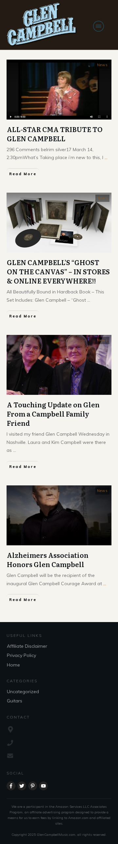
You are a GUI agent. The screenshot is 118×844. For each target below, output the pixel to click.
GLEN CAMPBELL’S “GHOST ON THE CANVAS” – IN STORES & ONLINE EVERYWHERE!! (58, 271)
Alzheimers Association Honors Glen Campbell (47, 559)
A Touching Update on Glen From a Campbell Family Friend (53, 413)
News (102, 65)
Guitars (14, 701)
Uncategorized (23, 691)
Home (13, 665)
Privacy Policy (21, 655)
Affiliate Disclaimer (27, 646)
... (106, 157)
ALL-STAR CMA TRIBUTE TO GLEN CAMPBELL (55, 133)
